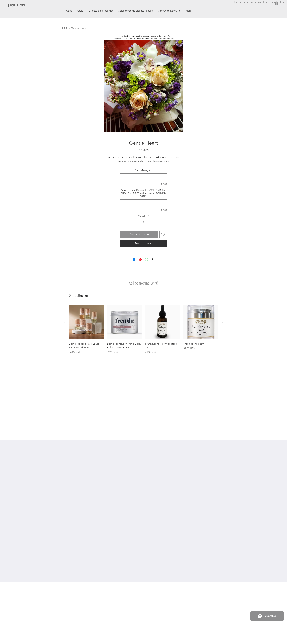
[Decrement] (138, 222)
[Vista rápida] (86, 322)
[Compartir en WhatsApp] (147, 260)
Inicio (65, 28)
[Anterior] (64, 322)
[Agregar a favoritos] (163, 234)
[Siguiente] (223, 322)
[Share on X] (153, 260)
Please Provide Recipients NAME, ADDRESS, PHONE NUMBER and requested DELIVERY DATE (143, 193)
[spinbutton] (143, 222)
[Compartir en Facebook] (134, 260)
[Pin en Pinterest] (140, 260)
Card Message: (143, 170)
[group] (143, 329)
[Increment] (148, 222)
